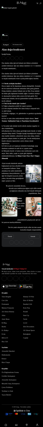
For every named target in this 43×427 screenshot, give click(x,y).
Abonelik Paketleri (8, 351)
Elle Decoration (28, 327)
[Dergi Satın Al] (16, 425)
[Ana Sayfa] (6, 265)
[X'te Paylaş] (8, 58)
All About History (8, 312)
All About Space (29, 330)
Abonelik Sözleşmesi (9, 380)
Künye (4, 359)
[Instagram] (4, 278)
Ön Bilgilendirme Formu (10, 372)
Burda (4, 327)
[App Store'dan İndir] (9, 286)
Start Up (26, 315)
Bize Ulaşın (6, 362)
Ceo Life (5, 300)
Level (25, 323)
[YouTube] (10, 278)
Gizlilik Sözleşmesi (8, 376)
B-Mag (4, 323)
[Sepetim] (37, 3)
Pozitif (25, 312)
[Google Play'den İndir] (26, 286)
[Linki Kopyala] (31, 242)
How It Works (28, 300)
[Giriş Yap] (37, 425)
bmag (17, 407)
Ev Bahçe (5, 330)
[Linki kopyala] (21, 58)
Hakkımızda (6, 355)
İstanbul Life (27, 304)
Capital (25, 338)
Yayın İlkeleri (6, 395)
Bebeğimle (27, 334)
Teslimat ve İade (7, 391)
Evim (3, 334)
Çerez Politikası (7, 387)
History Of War (28, 297)
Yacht (25, 319)
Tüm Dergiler (6, 297)
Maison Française (8, 308)
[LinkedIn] (21, 278)
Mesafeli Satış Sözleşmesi (11, 383)
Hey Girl (5, 341)
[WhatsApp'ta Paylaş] (12, 58)
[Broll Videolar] (27, 425)
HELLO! (5, 338)
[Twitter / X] (15, 278)
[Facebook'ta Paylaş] (3, 58)
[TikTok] (27, 278)
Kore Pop (26, 308)
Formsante (5, 304)
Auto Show (6, 319)
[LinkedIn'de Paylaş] (17, 58)
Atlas (3, 315)
